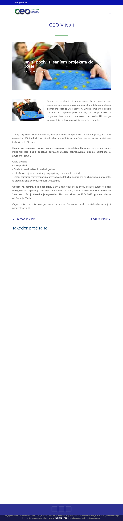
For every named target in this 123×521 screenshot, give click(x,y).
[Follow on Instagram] (68, 509)
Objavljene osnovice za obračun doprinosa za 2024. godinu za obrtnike (61, 302)
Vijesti (42, 71)
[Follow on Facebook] (54, 509)
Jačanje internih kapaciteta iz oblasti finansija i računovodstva (50, 479)
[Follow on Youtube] (61, 509)
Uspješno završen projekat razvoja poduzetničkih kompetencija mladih (51, 391)
